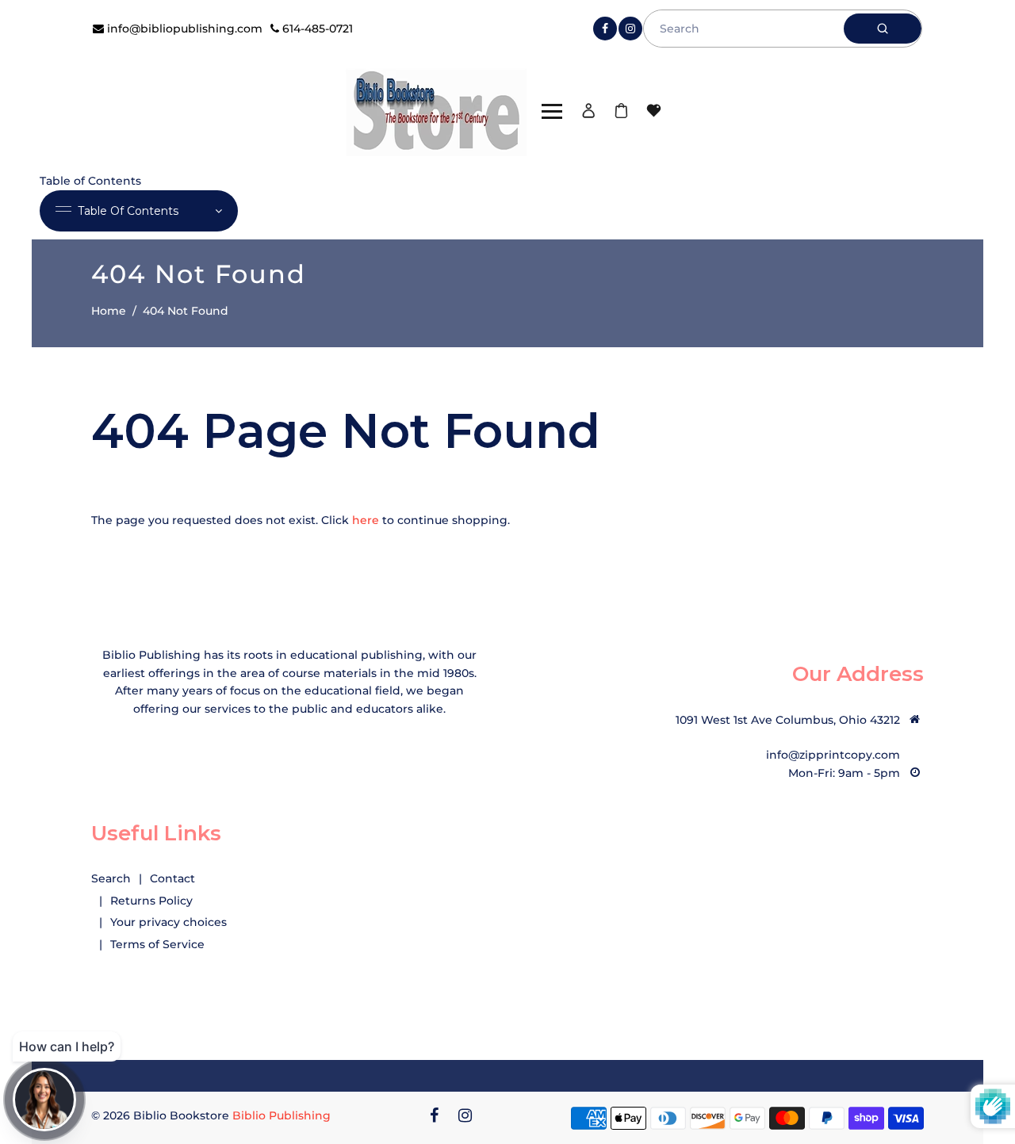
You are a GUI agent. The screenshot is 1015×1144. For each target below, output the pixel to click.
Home (108, 311)
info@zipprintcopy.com (833, 755)
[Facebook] (605, 28)
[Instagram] (630, 28)
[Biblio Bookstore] (436, 110)
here (365, 520)
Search (111, 878)
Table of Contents (128, 211)
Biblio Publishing (281, 1115)
